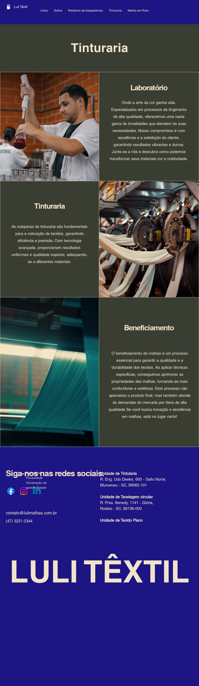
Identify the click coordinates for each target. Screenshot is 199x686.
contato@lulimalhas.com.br (31, 513)
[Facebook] (11, 491)
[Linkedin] (37, 491)
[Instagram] (24, 491)
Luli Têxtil (20, 7)
